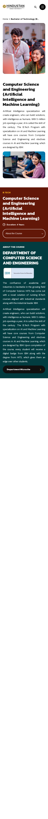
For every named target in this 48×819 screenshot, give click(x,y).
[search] (35, 7)
